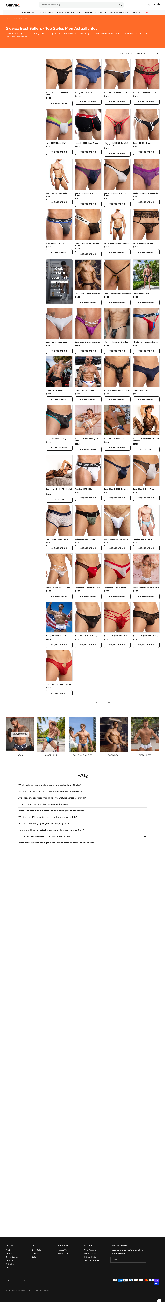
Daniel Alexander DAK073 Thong (86, 194)
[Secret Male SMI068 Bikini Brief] (146, 568)
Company (63, 1245)
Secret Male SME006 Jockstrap (58, 684)
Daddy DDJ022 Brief (83, 93)
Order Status (12, 1257)
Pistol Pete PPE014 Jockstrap (145, 342)
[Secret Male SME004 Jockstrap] (117, 617)
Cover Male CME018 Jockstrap (116, 439)
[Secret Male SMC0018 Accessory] (117, 274)
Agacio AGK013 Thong (55, 243)
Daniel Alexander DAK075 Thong (115, 194)
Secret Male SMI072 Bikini (143, 243)
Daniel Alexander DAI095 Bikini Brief (59, 94)
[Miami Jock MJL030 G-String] (117, 323)
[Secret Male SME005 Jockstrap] (146, 617)
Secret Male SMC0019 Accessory (117, 390)
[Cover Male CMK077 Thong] (88, 617)
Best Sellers (46, 12)
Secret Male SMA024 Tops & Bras (86, 440)
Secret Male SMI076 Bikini (56, 193)
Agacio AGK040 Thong (142, 539)
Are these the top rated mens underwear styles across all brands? (52, 798)
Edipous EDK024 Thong (85, 539)
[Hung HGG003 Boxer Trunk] (88, 124)
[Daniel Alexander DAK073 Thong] (88, 174)
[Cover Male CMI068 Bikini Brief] (117, 74)
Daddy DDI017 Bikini (54, 390)
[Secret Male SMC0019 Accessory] (117, 371)
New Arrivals (28, 12)
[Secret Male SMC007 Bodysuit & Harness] (59, 470)
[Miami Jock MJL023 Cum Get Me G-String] (117, 124)
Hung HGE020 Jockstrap (56, 439)
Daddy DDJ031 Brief (141, 390)
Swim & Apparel (118, 12)
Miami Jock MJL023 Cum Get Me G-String (116, 144)
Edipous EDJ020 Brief (142, 294)
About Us (62, 1250)
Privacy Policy (90, 1257)
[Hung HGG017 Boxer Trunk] (59, 520)
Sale (147, 12)
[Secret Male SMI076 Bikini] (59, 174)
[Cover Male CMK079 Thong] (117, 568)
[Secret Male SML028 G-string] (59, 568)
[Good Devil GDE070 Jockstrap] (88, 274)
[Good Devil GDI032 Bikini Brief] (146, 74)
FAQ (8, 1250)
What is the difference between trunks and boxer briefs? (47, 817)
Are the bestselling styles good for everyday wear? (44, 823)
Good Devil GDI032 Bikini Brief (145, 93)
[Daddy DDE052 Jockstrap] (59, 323)
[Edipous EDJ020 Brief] (146, 274)
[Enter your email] (143, 1260)
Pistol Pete (145, 755)
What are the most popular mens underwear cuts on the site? (50, 791)
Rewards (10, 1267)
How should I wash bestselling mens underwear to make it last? (51, 830)
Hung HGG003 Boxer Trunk (86, 143)
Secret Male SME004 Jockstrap (117, 636)
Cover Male (51, 755)
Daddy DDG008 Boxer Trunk (58, 636)
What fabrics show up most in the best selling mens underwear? (51, 811)
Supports (10, 1245)
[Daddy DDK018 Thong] (146, 124)
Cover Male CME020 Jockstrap (87, 342)
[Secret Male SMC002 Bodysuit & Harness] (146, 420)
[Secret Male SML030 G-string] (117, 520)
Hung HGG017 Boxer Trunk (57, 539)
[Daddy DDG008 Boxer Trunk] (59, 617)
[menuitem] (29, 12)
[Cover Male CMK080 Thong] (146, 470)
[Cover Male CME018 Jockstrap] (117, 420)
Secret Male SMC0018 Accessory (117, 294)
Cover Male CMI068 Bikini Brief (117, 93)
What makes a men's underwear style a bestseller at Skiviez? (49, 785)
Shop (34, 1245)
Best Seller (37, 1250)
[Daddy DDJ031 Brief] (146, 371)
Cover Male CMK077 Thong (86, 636)
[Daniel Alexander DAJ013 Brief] (146, 174)
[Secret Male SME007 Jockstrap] (117, 224)
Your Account (90, 1250)
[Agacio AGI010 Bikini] (88, 470)
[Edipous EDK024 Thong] (88, 520)
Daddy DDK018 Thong (142, 143)
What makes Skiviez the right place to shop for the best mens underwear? (56, 843)
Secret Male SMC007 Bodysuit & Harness (59, 490)
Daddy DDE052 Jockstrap (56, 342)
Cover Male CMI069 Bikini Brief (87, 587)
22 (109, 703)
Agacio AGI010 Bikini (83, 489)
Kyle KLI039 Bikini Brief (55, 143)
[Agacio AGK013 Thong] (59, 224)
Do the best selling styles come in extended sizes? (44, 836)
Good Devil (114, 755)
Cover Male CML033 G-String (116, 489)
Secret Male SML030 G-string (116, 539)
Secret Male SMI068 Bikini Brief (146, 587)
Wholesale (63, 1253)
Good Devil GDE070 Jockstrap (87, 294)
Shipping (10, 1264)
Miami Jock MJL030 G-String (116, 342)
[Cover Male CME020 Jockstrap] (88, 323)
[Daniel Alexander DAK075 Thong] (117, 174)
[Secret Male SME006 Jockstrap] (59, 665)
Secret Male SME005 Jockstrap (145, 636)
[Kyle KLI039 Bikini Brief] (59, 124)
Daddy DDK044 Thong (84, 390)
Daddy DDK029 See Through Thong (87, 244)
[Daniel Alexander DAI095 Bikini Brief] (59, 74)
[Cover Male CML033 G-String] (117, 470)
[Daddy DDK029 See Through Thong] (88, 224)
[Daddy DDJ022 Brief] (88, 74)
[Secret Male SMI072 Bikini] (146, 224)
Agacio (20, 755)
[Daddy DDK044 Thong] (88, 371)
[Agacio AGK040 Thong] (146, 520)
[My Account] (149, 5)
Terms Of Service (91, 1260)
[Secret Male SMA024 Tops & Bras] (88, 420)
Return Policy (90, 1253)
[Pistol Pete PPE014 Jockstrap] (146, 323)
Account (88, 1245)
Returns (9, 1260)
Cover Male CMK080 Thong (144, 489)
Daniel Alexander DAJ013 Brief (145, 193)
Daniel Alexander (82, 755)
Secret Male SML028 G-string (58, 587)
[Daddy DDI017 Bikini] (59, 371)
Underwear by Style (67, 12)
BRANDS (136, 12)
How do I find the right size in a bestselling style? (43, 804)
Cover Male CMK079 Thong (115, 587)
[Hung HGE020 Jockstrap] (59, 420)
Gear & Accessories (94, 12)
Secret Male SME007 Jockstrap (116, 243)
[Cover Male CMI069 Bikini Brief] (88, 568)
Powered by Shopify (41, 1290)
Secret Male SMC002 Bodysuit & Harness (146, 440)
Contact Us (11, 1253)
